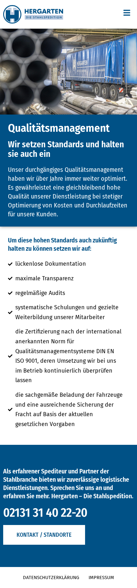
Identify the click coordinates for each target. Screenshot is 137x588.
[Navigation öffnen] (127, 13)
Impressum (101, 577)
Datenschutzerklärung (51, 577)
